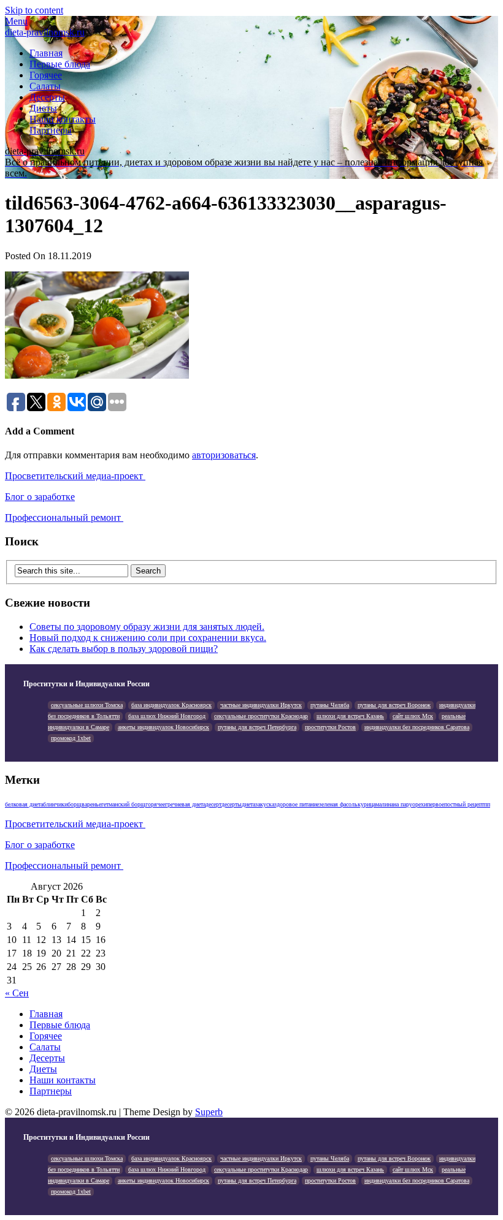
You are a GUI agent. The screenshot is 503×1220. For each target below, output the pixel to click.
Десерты (47, 97)
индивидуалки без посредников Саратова (416, 727)
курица (366, 804)
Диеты (43, 108)
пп (487, 804)
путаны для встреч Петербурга (257, 727)
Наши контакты (62, 119)
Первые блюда (59, 64)
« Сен (17, 993)
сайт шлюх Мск (413, 716)
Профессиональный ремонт (64, 517)
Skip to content (34, 10)
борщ (74, 804)
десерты (231, 804)
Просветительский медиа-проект (75, 476)
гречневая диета (185, 804)
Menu (16, 21)
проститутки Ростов (330, 727)
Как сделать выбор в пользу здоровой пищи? (123, 648)
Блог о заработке (40, 496)
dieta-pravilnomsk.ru (45, 32)
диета (248, 804)
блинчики (55, 804)
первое (435, 804)
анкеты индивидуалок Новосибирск (163, 727)
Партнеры (50, 130)
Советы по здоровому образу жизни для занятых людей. (146, 626)
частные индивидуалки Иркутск (261, 705)
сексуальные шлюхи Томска (87, 705)
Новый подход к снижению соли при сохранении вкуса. (147, 637)
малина (384, 804)
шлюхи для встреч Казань (350, 716)
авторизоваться (224, 455)
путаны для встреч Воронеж (394, 705)
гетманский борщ (123, 804)
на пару (402, 804)
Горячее (45, 75)
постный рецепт (464, 804)
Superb (209, 1112)
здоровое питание (296, 804)
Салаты (45, 86)
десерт (213, 804)
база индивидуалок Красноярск (171, 705)
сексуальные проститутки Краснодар (261, 716)
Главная (46, 53)
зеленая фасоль (338, 804)
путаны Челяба (329, 705)
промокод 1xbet (71, 738)
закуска (264, 804)
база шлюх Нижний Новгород (166, 716)
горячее (155, 804)
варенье (91, 804)
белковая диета (24, 804)
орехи (419, 804)
